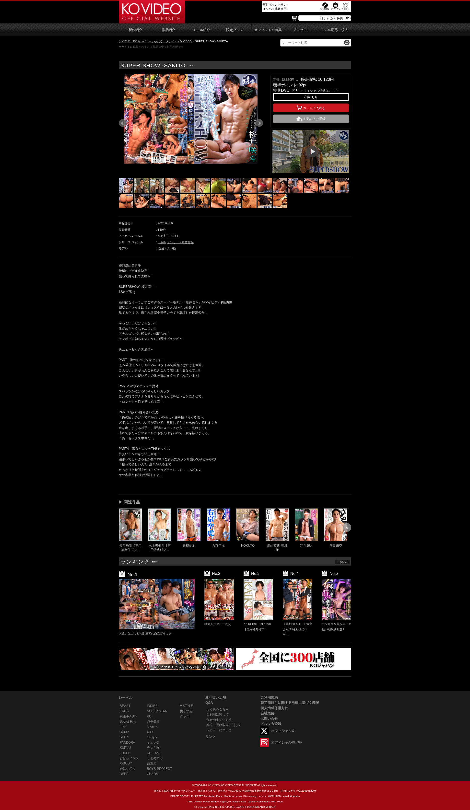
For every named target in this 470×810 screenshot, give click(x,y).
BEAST (125, 706)
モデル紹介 (201, 30)
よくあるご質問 (217, 709)
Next (259, 123)
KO (160, 236)
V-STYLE (186, 706)
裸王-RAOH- (171, 236)
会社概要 (267, 713)
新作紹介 (135, 30)
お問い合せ (269, 718)
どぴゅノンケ (129, 758)
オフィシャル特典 (268, 30)
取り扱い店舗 (215, 697)
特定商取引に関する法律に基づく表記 (290, 703)
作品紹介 (168, 30)
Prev (123, 123)
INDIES (152, 706)
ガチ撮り (153, 721)
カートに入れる (314, 108)
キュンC (153, 742)
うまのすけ (155, 758)
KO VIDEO (214, 785)
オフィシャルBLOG (286, 742)
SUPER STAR (157, 711)
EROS (124, 711)
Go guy (152, 737)
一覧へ (341, 562)
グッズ (184, 716)
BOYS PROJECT (159, 769)
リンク (210, 737)
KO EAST (154, 753)
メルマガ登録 (271, 724)
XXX (150, 732)
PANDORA (127, 742)
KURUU (125, 748)
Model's (152, 727)
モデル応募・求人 (334, 30)
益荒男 (151, 763)
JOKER (125, 753)
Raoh (162, 242)
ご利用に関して (217, 714)
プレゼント (301, 30)
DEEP (124, 774)
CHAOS (152, 774)
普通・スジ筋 (167, 248)
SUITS (124, 737)
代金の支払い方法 (219, 720)
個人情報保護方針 (274, 708)
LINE (123, 727)
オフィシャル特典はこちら (319, 91)
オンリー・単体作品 (180, 242)
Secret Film (128, 721)
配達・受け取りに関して (223, 725)
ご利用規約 (269, 697)
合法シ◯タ (128, 769)
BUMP (124, 732)
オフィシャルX (282, 731)
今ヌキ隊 (153, 748)
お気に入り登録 (314, 119)
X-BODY (126, 763)
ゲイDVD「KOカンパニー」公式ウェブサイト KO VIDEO (155, 41)
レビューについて (219, 730)
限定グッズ (234, 30)
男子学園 (186, 711)
